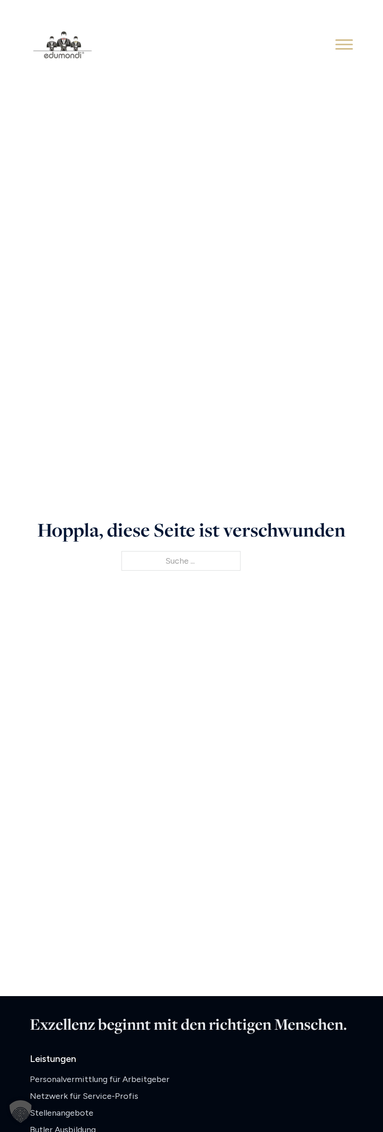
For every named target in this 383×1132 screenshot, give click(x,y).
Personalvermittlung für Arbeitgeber (100, 1079)
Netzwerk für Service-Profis (84, 1096)
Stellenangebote (61, 1113)
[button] (20, 1111)
